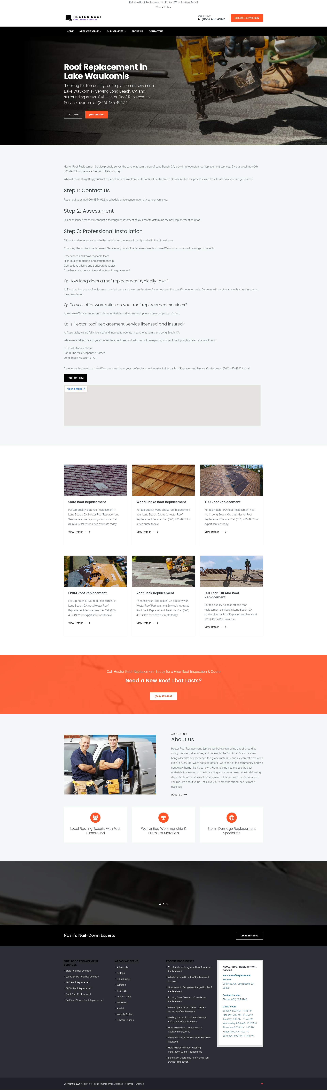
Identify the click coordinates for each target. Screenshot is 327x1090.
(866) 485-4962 (213, 19)
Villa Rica (122, 990)
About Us (137, 31)
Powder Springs (125, 1020)
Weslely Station (125, 1014)
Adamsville (122, 967)
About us (176, 794)
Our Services (115, 31)
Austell (120, 1008)
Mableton (122, 1002)
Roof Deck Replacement (78, 994)
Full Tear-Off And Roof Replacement (84, 1000)
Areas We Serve (89, 31)
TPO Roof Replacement (78, 982)
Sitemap (140, 1083)
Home (70, 31)
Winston (121, 984)
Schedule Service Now (247, 18)
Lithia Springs (124, 996)
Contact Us (162, 7)
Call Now (73, 114)
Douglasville (123, 979)
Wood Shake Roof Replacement (82, 976)
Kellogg (121, 973)
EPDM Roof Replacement (79, 988)
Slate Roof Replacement (78, 970)
